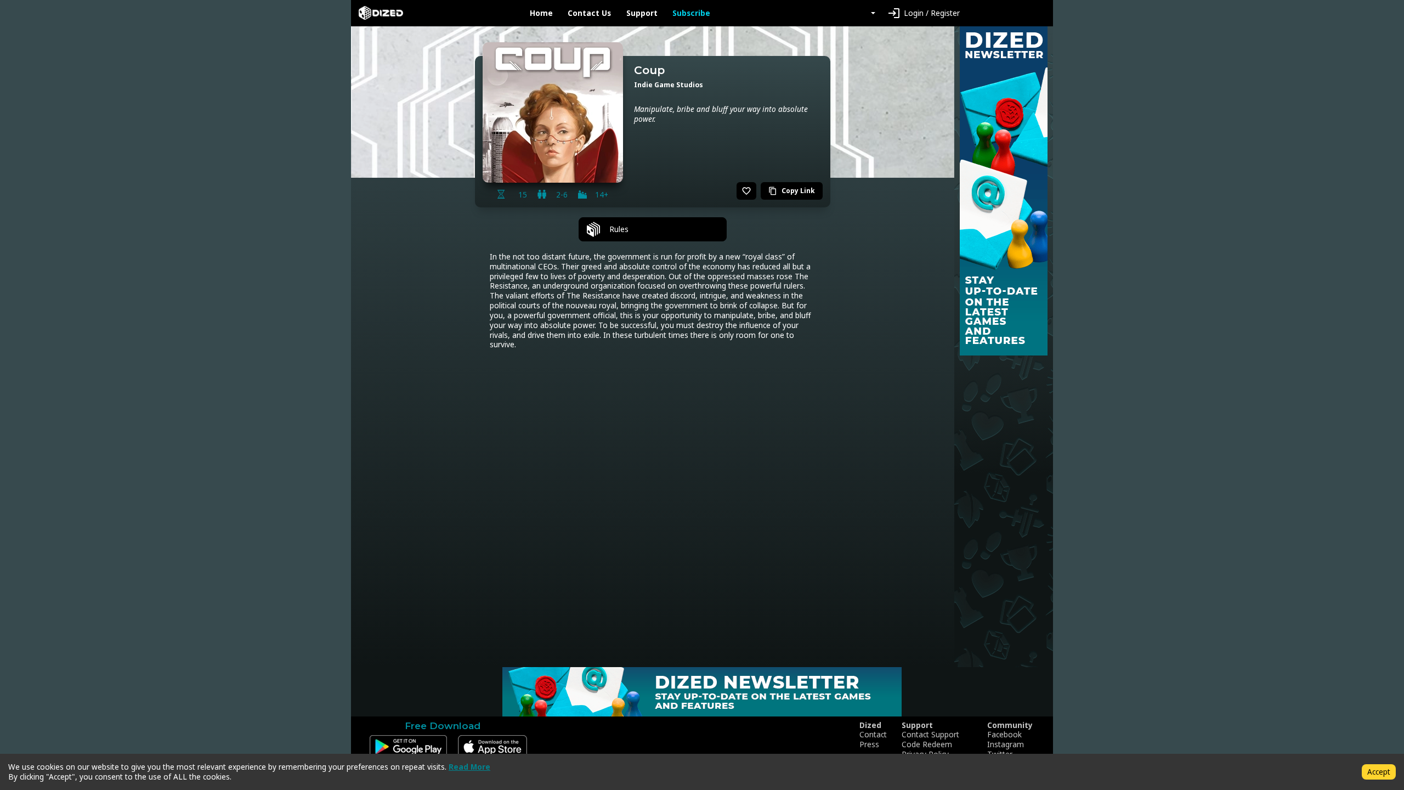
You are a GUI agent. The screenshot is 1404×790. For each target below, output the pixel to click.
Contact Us (589, 13)
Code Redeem (927, 744)
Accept (1378, 771)
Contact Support (930, 735)
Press (869, 744)
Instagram (1005, 744)
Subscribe (691, 13)
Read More (469, 766)
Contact (873, 735)
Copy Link (791, 190)
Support (642, 13)
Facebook (1004, 735)
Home (541, 13)
